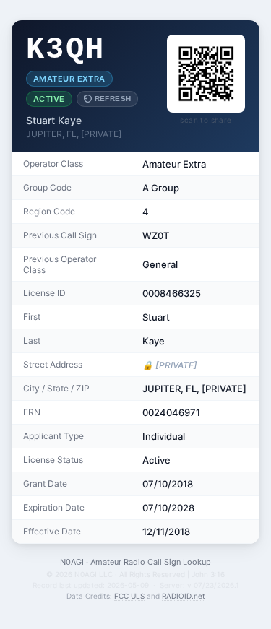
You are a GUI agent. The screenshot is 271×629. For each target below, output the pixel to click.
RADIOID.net (183, 595)
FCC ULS (129, 595)
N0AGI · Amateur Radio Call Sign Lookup (135, 562)
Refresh (113, 99)
